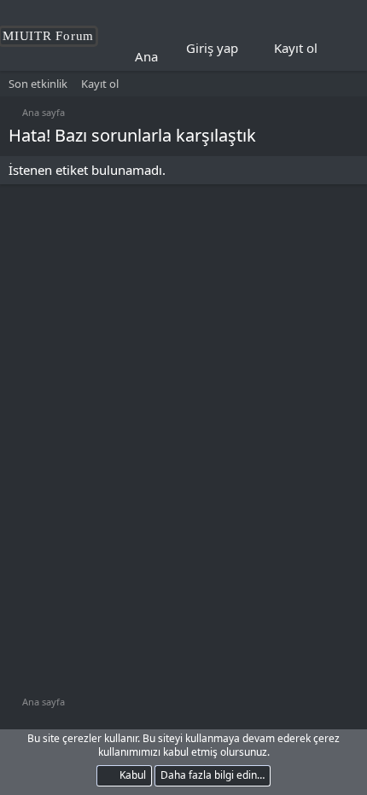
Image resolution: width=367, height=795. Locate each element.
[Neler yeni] (342, 48)
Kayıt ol (100, 83)
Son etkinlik (38, 83)
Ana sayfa (163, 56)
